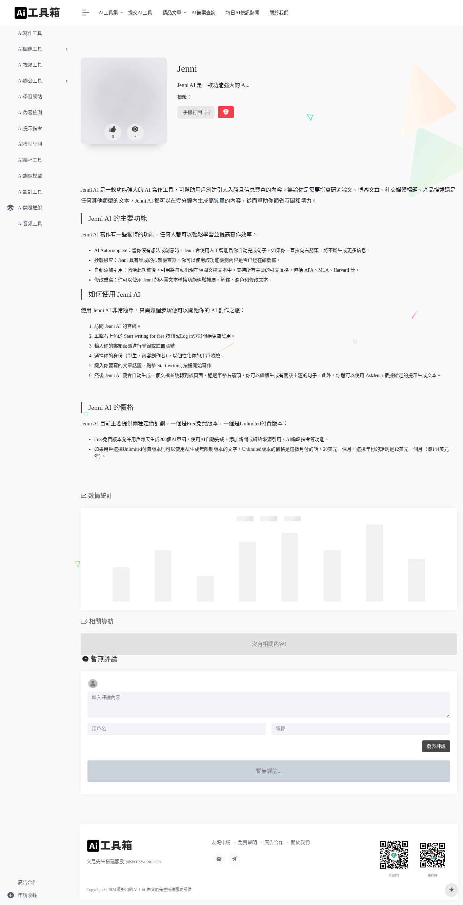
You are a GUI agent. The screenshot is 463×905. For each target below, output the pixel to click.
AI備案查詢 (204, 12)
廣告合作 (273, 842)
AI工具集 (108, 12)
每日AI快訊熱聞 (242, 12)
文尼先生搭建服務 (167, 889)
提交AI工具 (140, 12)
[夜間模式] (451, 890)
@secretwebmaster (143, 861)
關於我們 (278, 12)
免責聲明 (247, 842)
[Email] (219, 859)
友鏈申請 (221, 842)
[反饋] (226, 112)
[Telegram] (234, 859)
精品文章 (171, 12)
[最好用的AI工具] (109, 847)
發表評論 (436, 746)
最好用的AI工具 (131, 889)
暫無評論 (104, 659)
